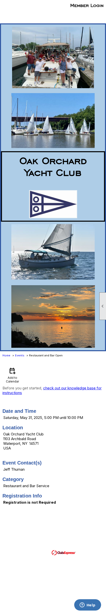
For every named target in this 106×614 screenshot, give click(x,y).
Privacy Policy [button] (80, 545)
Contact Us (34, 538)
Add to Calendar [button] (12, 375)
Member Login (87, 5)
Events (19, 355)
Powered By (40, 552)
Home (6, 355)
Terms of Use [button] (50, 545)
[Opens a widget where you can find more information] (87, 605)
